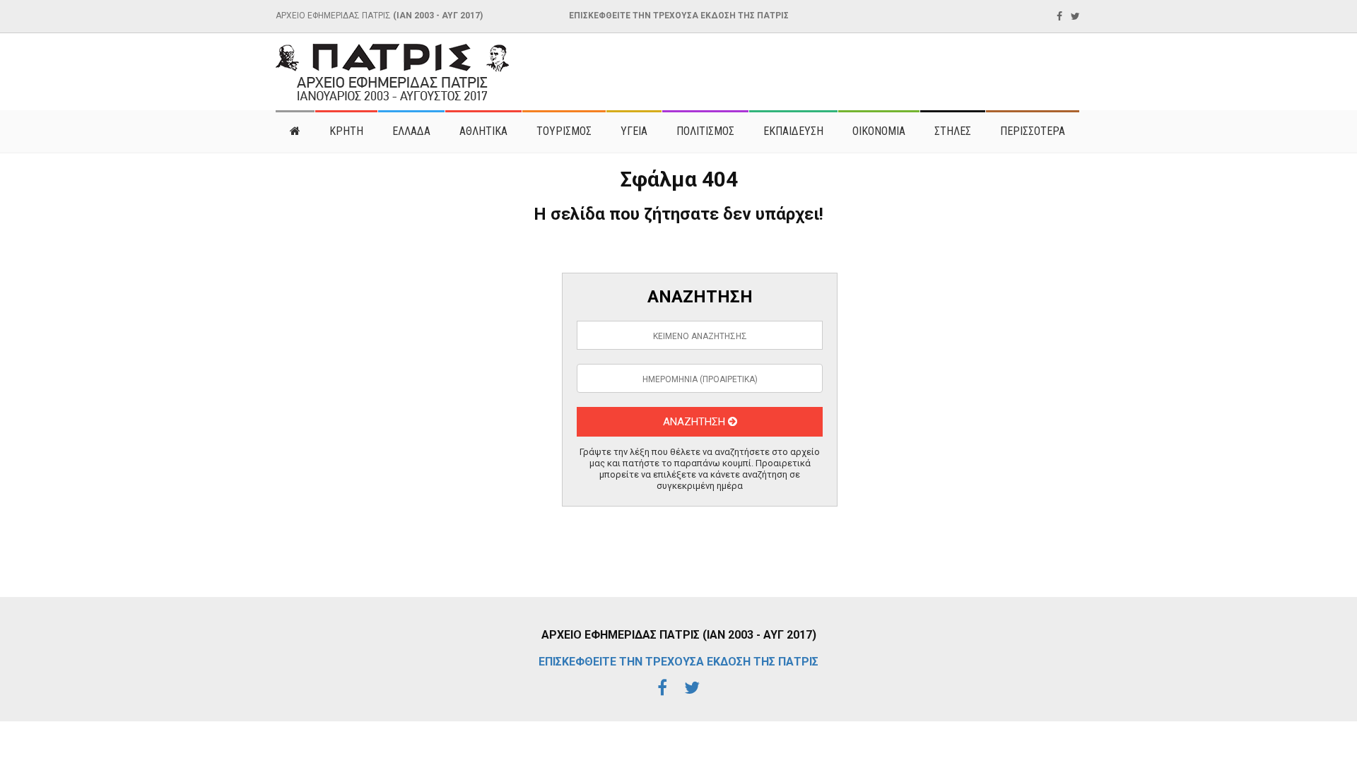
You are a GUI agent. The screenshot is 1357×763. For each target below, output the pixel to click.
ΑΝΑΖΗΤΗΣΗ (695, 421)
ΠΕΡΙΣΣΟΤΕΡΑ (1032, 131)
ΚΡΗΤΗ (346, 131)
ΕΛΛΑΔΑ (411, 131)
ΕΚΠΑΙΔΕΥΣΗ (793, 131)
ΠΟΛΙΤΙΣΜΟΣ (705, 131)
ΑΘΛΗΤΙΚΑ (483, 131)
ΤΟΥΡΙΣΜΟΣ (564, 131)
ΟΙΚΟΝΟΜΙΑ (878, 131)
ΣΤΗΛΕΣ (952, 131)
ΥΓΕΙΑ (634, 131)
